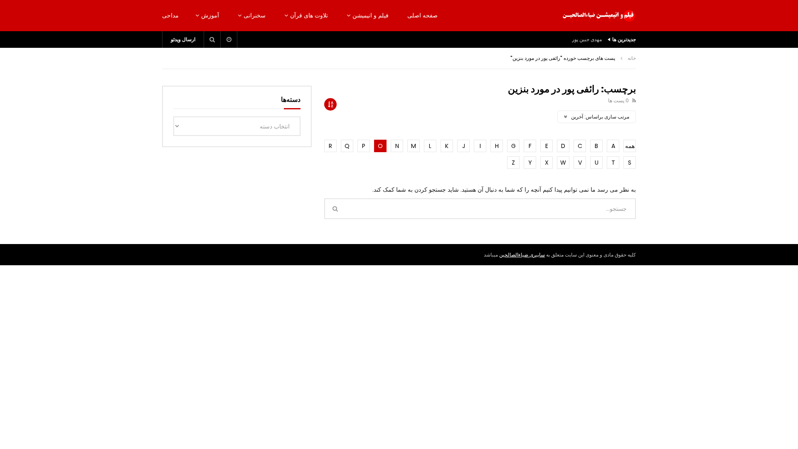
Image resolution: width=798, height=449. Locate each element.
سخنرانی (255, 15)
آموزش (210, 15)
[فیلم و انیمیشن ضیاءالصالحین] (598, 16)
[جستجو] (212, 39)
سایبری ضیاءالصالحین (522, 254)
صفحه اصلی (422, 15)
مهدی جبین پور (587, 39)
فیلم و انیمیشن (370, 15)
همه (630, 146)
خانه (632, 58)
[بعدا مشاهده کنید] (229, 39)
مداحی (170, 15)
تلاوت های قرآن (309, 15)
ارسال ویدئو (183, 39)
